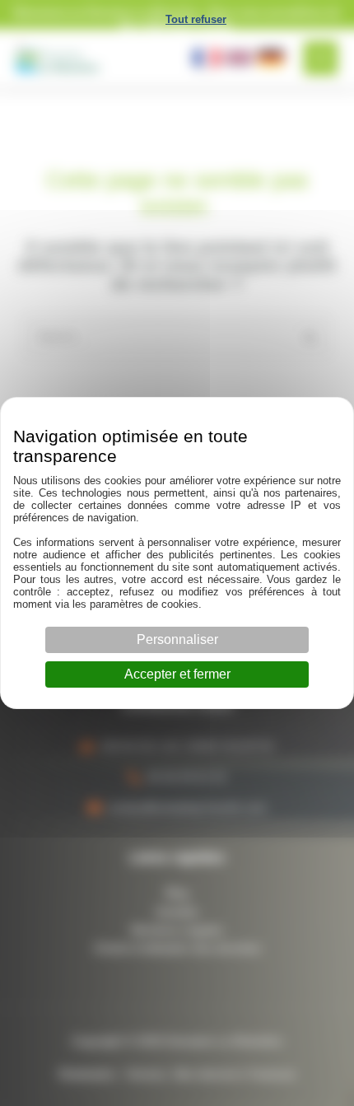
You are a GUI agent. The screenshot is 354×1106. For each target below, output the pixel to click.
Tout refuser (195, 19)
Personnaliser (177, 639)
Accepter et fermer (177, 674)
